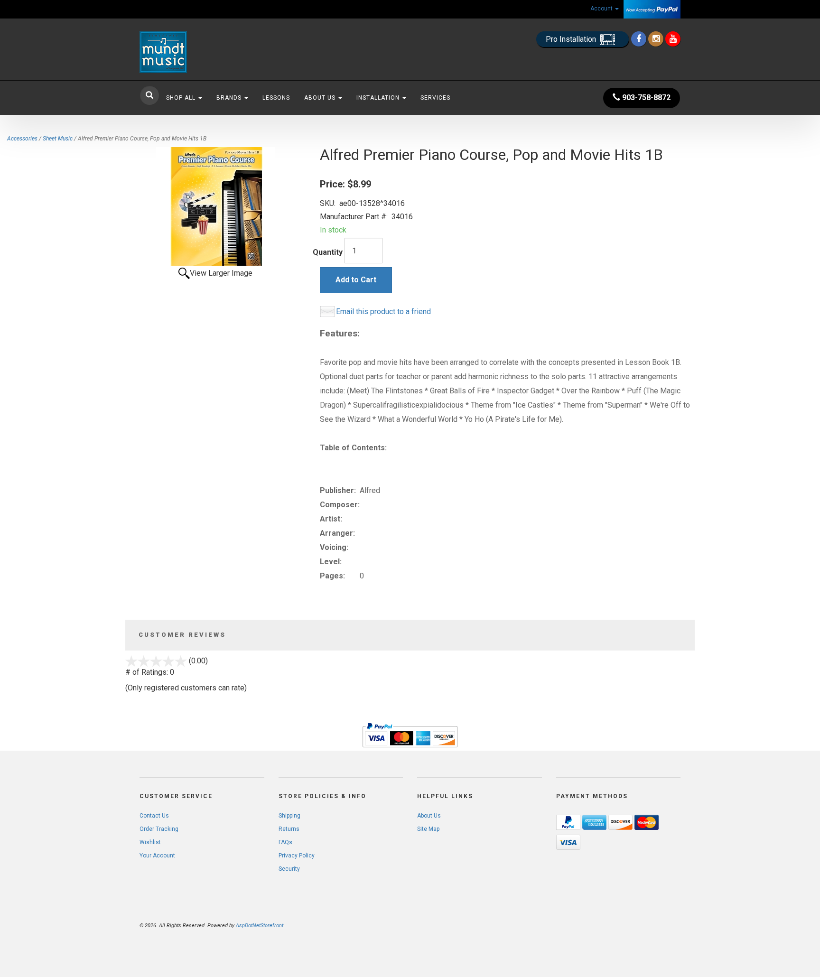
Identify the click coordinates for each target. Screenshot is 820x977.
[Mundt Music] (225, 52)
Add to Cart (355, 279)
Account (602, 8)
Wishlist (150, 842)
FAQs (285, 842)
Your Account (157, 855)
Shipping (289, 815)
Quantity (328, 252)
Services (435, 97)
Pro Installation (572, 39)
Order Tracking (159, 829)
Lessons (276, 97)
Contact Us (154, 815)
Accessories (22, 138)
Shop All (181, 97)
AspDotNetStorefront (259, 925)
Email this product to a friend (383, 311)
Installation (378, 97)
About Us (320, 97)
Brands (229, 97)
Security (289, 868)
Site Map (428, 829)
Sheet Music (58, 138)
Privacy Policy (297, 855)
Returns (289, 829)
